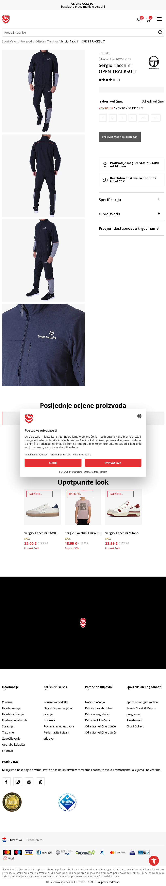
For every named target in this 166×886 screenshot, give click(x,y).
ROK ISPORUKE (83, 3)
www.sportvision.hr (65, 882)
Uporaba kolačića (13, 744)
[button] (83, 33)
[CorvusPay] (85, 852)
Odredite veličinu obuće (100, 726)
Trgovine (8, 732)
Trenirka (52, 41)
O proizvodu (109, 214)
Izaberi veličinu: (111, 101)
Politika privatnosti (14, 720)
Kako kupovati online (99, 708)
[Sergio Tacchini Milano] (123, 507)
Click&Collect (135, 726)
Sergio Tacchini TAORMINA (42, 533)
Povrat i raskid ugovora (59, 726)
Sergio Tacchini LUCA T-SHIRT (83, 533)
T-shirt (69, 528)
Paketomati (134, 720)
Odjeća (39, 41)
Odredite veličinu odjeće (101, 732)
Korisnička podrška (56, 702)
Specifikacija (110, 199)
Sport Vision (10, 41)
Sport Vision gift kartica (142, 702)
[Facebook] (6, 782)
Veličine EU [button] (106, 108)
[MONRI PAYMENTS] (8, 857)
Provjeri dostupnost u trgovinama (129, 228)
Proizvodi (26, 41)
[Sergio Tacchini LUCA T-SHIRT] (83, 507)
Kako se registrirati (97, 714)
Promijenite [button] (34, 840)
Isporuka (49, 720)
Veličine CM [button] (135, 108)
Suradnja (8, 726)
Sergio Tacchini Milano (122, 533)
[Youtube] (29, 782)
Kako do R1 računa (97, 720)
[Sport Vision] (6, 19)
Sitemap (7, 751)
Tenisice (29, 528)
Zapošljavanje (11, 738)
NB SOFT (91, 882)
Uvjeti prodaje (11, 708)
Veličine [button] (121, 108)
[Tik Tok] (40, 782)
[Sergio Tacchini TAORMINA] (42, 507)
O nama (7, 702)
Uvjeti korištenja (13, 714)
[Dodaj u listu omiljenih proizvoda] (55, 519)
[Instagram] (18, 782)
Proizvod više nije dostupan (119, 137)
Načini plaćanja (95, 702)
